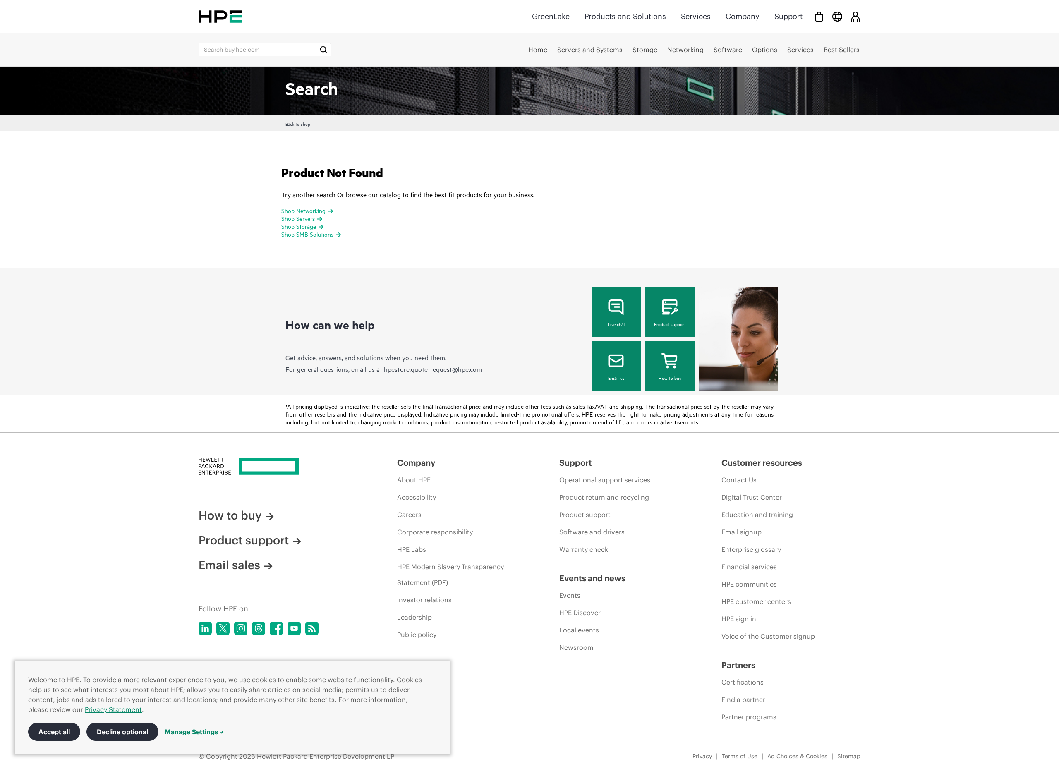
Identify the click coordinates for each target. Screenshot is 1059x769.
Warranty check (583, 549)
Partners (738, 665)
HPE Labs (411, 549)
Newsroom (576, 647)
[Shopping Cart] (819, 16)
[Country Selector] (837, 16)
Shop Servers (298, 218)
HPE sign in (738, 619)
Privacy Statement (113, 709)
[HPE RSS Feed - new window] (312, 628)
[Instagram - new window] (240, 628)
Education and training (757, 514)
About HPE (414, 480)
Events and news (592, 578)
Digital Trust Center (751, 497)
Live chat (616, 324)
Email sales (229, 565)
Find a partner (743, 699)
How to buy (670, 377)
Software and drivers (592, 532)
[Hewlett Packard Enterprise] (220, 16)
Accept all (54, 732)
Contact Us (739, 480)
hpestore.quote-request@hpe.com (433, 369)
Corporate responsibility (435, 532)
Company (743, 16)
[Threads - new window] (258, 628)
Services (696, 16)
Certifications (742, 682)
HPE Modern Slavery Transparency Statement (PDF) (450, 575)
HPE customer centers (756, 601)
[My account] (855, 16)
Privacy (702, 756)
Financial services (749, 567)
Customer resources (761, 463)
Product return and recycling (604, 497)
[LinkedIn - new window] (205, 628)
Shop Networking (303, 210)
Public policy (416, 634)
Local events (579, 630)
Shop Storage (298, 226)
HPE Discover (580, 612)
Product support (670, 324)
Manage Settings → (194, 732)
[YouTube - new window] (294, 628)
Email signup (741, 532)
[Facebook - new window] (276, 628)
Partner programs (748, 717)
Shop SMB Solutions (307, 234)
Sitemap (848, 756)
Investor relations (424, 600)
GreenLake (551, 16)
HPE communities (749, 584)
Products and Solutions (625, 16)
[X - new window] (223, 628)
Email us (616, 377)
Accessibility (416, 497)
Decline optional (122, 732)
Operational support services (604, 480)
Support (788, 16)
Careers (409, 514)
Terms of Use (739, 756)
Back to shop (297, 123)
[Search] (323, 49)
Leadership (414, 617)
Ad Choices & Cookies (797, 756)
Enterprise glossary (751, 549)
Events (569, 595)
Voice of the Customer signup (768, 636)
